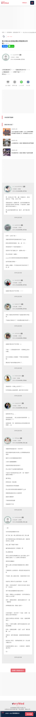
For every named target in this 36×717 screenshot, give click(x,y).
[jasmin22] (8, 227)
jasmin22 (17, 225)
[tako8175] (8, 306)
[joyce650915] (8, 189)
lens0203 (17, 280)
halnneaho (18, 375)
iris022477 (18, 403)
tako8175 (18, 304)
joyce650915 (19, 186)
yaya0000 (16, 54)
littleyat (17, 438)
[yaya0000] (6, 57)
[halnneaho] (8, 378)
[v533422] (8, 336)
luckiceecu (18, 517)
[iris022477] (8, 406)
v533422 (17, 333)
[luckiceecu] (8, 520)
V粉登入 (24, 3)
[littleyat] (8, 440)
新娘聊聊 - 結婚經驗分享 (13, 32)
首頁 (3, 32)
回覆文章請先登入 (18, 670)
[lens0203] (8, 283)
